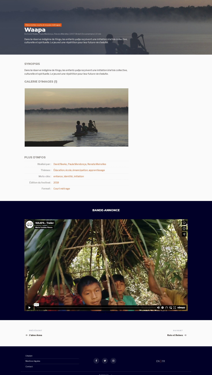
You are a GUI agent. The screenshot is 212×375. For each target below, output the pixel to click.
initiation (79, 176)
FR (163, 361)
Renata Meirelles (61, 34)
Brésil (78, 34)
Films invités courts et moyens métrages (43, 25)
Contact (29, 366)
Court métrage (62, 188)
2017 (72, 34)
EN (158, 361)
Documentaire (88, 34)
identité (68, 176)
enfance (58, 176)
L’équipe (29, 356)
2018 (56, 182)
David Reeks (32, 34)
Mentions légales (33, 361)
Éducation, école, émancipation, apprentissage (79, 170)
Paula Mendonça (46, 34)
